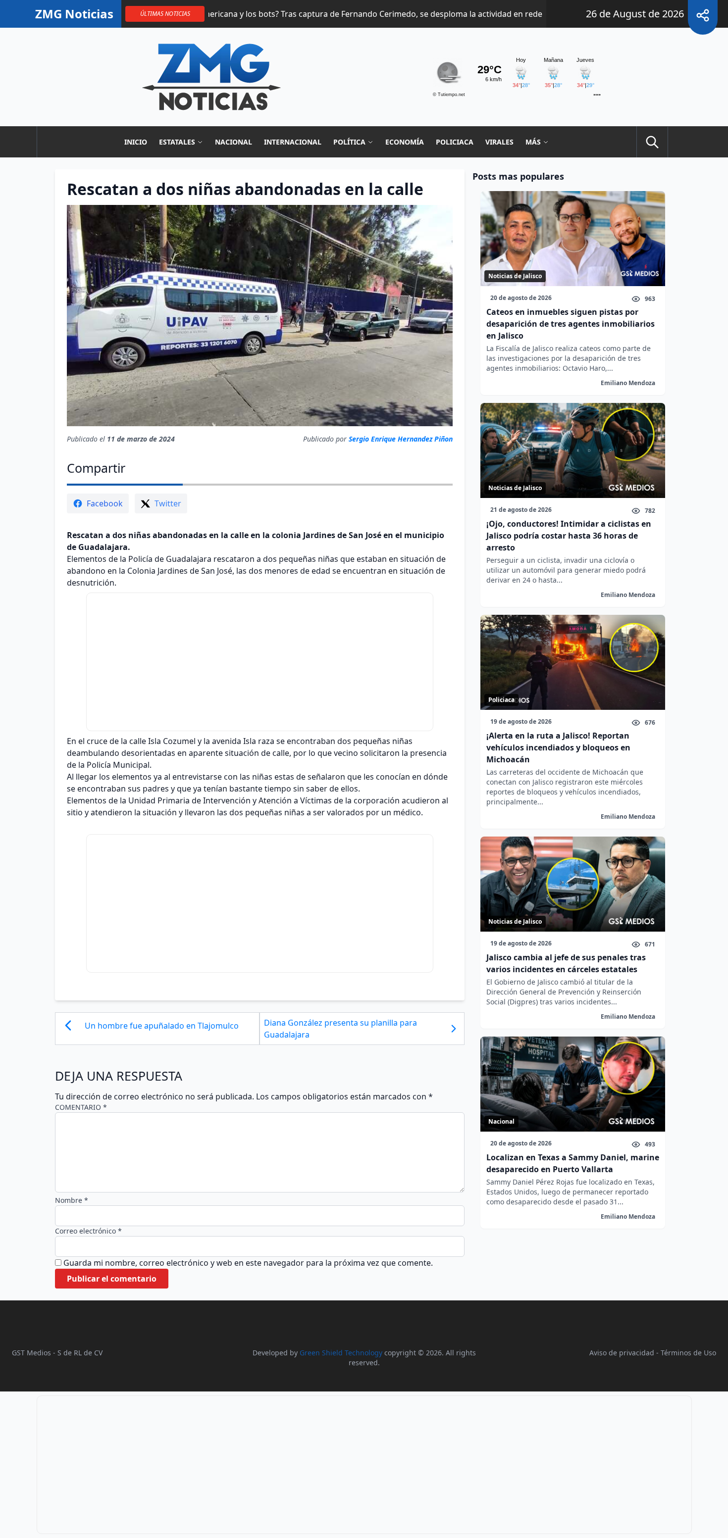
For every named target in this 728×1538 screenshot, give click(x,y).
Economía (404, 142)
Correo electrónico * (88, 1231)
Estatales (177, 142)
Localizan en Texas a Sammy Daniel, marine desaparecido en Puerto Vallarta (572, 1163)
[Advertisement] (259, 662)
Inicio (135, 142)
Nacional (233, 142)
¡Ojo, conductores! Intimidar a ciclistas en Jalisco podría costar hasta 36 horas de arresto (568, 535)
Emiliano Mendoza (628, 383)
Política (349, 142)
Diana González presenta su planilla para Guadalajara (340, 1028)
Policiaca (454, 142)
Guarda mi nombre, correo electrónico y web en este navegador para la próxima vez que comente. (248, 1262)
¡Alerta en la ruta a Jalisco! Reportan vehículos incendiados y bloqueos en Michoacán (558, 747)
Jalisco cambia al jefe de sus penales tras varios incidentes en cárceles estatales (566, 963)
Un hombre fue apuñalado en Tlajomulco (162, 1025)
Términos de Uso (688, 1352)
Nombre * (71, 1200)
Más (533, 142)
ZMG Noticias (74, 14)
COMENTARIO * (81, 1107)
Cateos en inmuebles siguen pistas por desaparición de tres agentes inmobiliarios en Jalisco (570, 323)
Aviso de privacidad (621, 1352)
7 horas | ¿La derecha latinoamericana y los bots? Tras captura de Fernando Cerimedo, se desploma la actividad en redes (264, 13)
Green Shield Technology (341, 1352)
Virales (499, 142)
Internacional (292, 142)
